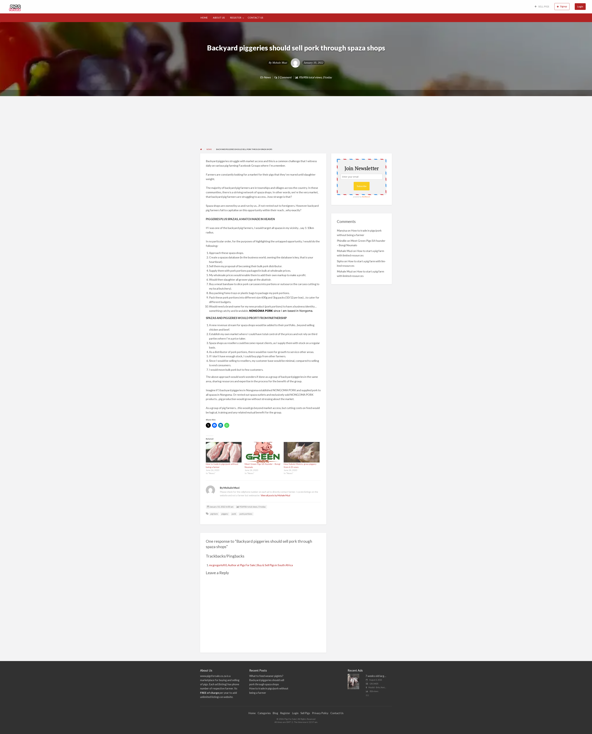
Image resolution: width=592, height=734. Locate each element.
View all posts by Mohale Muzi (275, 495)
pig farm (214, 514)
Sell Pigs (305, 713)
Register (285, 713)
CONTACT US (255, 17)
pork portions (246, 514)
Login (580, 6)
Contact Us (336, 713)
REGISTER (235, 17)
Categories (264, 713)
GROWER (374, 683)
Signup (563, 6)
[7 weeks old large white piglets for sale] (353, 681)
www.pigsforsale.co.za (213, 676)
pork (234, 514)
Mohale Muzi (279, 62)
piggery (224, 514)
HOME (204, 17)
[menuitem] (542, 6)
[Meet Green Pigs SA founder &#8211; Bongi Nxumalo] (263, 452)
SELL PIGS (543, 6)
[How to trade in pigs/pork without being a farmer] (224, 452)
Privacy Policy (320, 713)
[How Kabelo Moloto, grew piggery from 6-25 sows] (302, 452)
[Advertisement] (296, 124)
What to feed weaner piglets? (266, 676)
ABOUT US (219, 17)
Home (252, 713)
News (267, 77)
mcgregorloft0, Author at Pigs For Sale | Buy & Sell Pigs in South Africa (251, 565)
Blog (275, 713)
